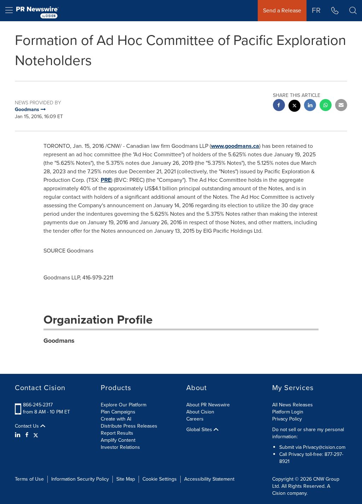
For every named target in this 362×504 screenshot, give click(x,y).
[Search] (353, 10)
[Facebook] (27, 435)
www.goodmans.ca (235, 146)
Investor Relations (120, 447)
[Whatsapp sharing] (326, 106)
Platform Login (287, 412)
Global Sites (200, 429)
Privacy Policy (287, 419)
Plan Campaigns (118, 412)
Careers (195, 419)
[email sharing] (341, 106)
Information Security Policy (80, 479)
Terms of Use (29, 479)
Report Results (117, 433)
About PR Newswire (208, 405)
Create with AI (116, 419)
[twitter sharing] (294, 107)
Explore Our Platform (123, 405)
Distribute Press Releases (129, 426)
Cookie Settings (159, 479)
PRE (106, 180)
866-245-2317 (38, 405)
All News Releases (292, 405)
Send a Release (282, 10)
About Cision (200, 412)
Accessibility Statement (209, 479)
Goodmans (59, 340)
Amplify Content (118, 440)
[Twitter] (35, 435)
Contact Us (27, 426)
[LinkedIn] (18, 435)
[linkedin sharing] (310, 106)
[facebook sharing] (279, 106)
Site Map (125, 479)
